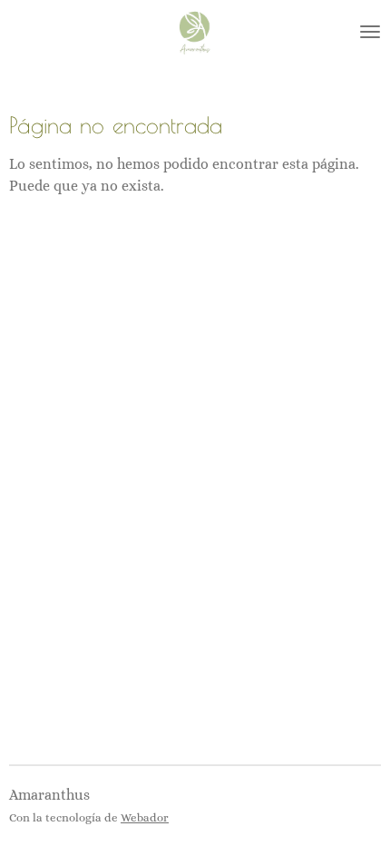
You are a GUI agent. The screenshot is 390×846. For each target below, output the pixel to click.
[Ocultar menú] (370, 32)
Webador (145, 817)
